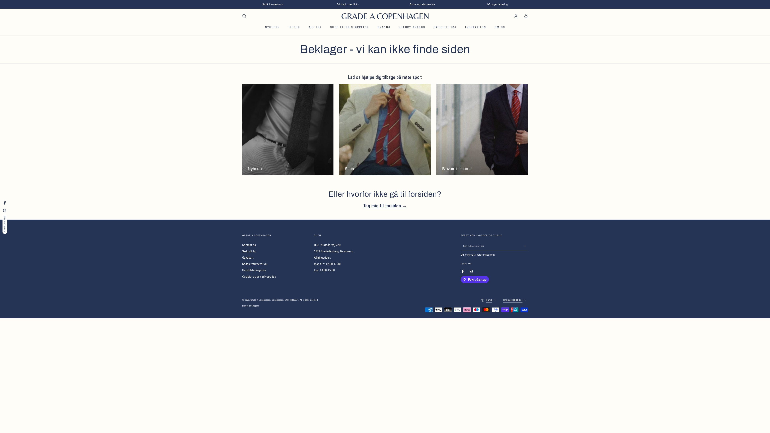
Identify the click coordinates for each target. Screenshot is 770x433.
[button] (244, 16)
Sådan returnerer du (254, 264)
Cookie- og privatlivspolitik (259, 276)
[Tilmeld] (526, 246)
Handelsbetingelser (254, 270)
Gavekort (248, 257)
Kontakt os (249, 245)
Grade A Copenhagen (260, 299)
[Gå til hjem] (385, 16)
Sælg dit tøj (249, 251)
